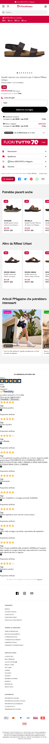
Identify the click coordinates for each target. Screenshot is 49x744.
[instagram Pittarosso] (24, 593)
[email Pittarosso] (32, 593)
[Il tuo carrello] (45, 7)
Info (20, 93)
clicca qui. (39, 579)
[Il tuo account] (8, 6)
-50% (4, 87)
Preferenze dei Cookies (13, 709)
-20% (26, 201)
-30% (6, 201)
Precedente (4, 399)
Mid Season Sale (36, 173)
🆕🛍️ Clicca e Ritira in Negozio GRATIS (28, 2)
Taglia (5, 103)
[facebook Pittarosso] (17, 593)
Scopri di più (43, 173)
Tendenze (7, 312)
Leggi (43, 142)
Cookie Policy (10, 706)
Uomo (29, 173)
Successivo (14, 399)
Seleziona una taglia (24, 110)
